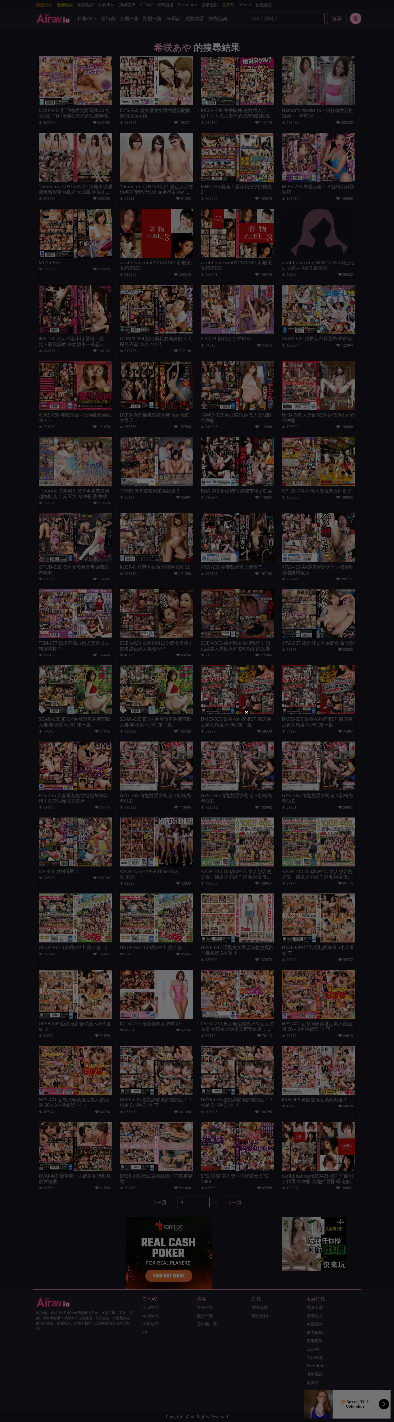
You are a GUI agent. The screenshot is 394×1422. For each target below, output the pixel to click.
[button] (246, 712)
